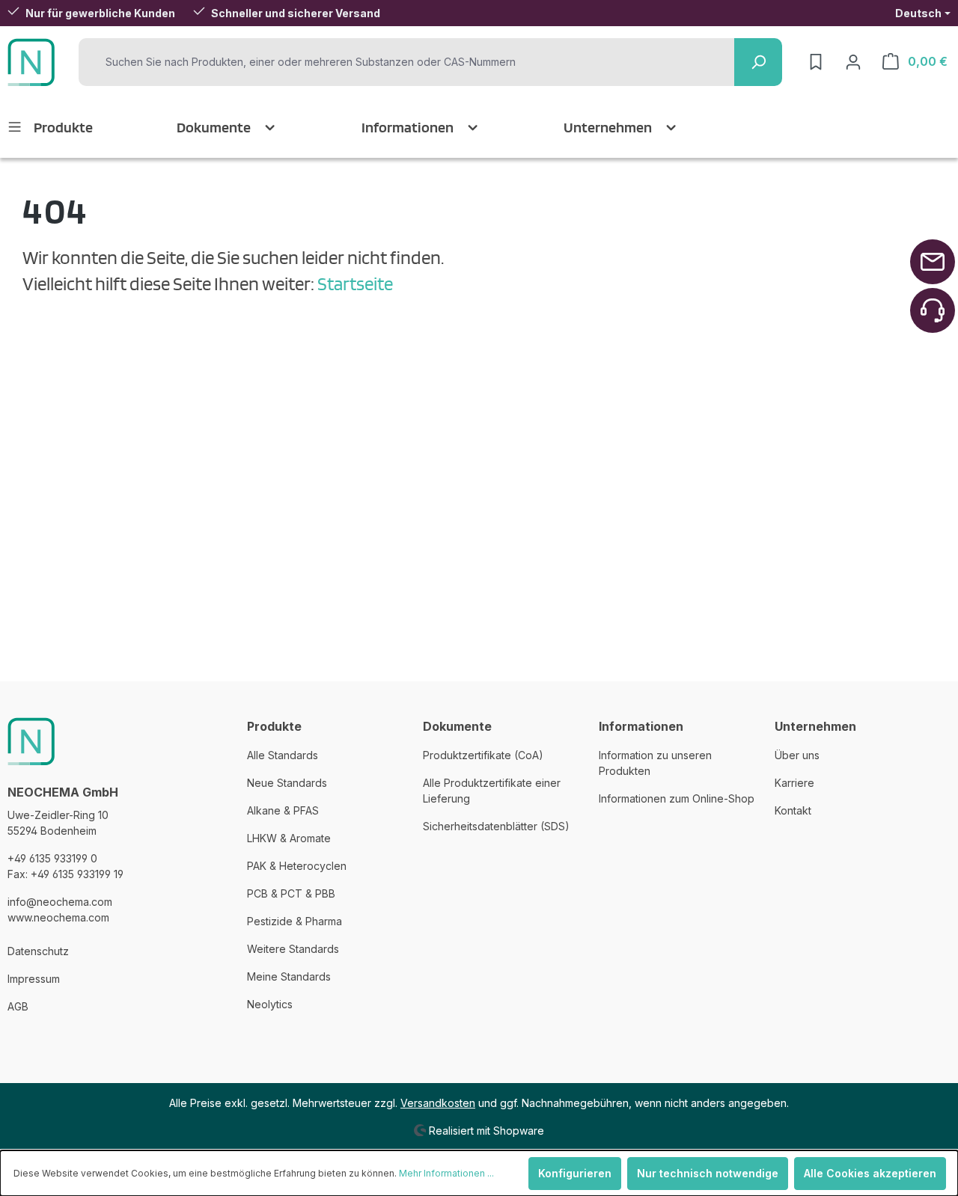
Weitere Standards (293, 948)
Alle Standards (282, 755)
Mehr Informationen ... (446, 1173)
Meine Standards (289, 976)
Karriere (794, 782)
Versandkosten (437, 1103)
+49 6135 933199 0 (52, 858)
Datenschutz (38, 951)
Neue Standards (287, 782)
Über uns (797, 755)
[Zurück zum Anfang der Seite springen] (932, 261)
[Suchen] (758, 62)
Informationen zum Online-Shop (676, 798)
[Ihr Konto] (853, 62)
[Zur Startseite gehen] (31, 62)
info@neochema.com (59, 901)
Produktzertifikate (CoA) (483, 755)
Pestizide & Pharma (294, 921)
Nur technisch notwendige (707, 1173)
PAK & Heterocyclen (297, 865)
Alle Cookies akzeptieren (870, 1173)
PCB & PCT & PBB (291, 893)
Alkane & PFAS (283, 810)
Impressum (33, 978)
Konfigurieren (574, 1173)
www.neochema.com (58, 917)
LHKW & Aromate (289, 838)
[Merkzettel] (816, 62)
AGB (17, 1006)
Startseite (355, 283)
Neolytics (270, 1004)
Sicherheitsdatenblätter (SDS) (496, 826)
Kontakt (793, 810)
